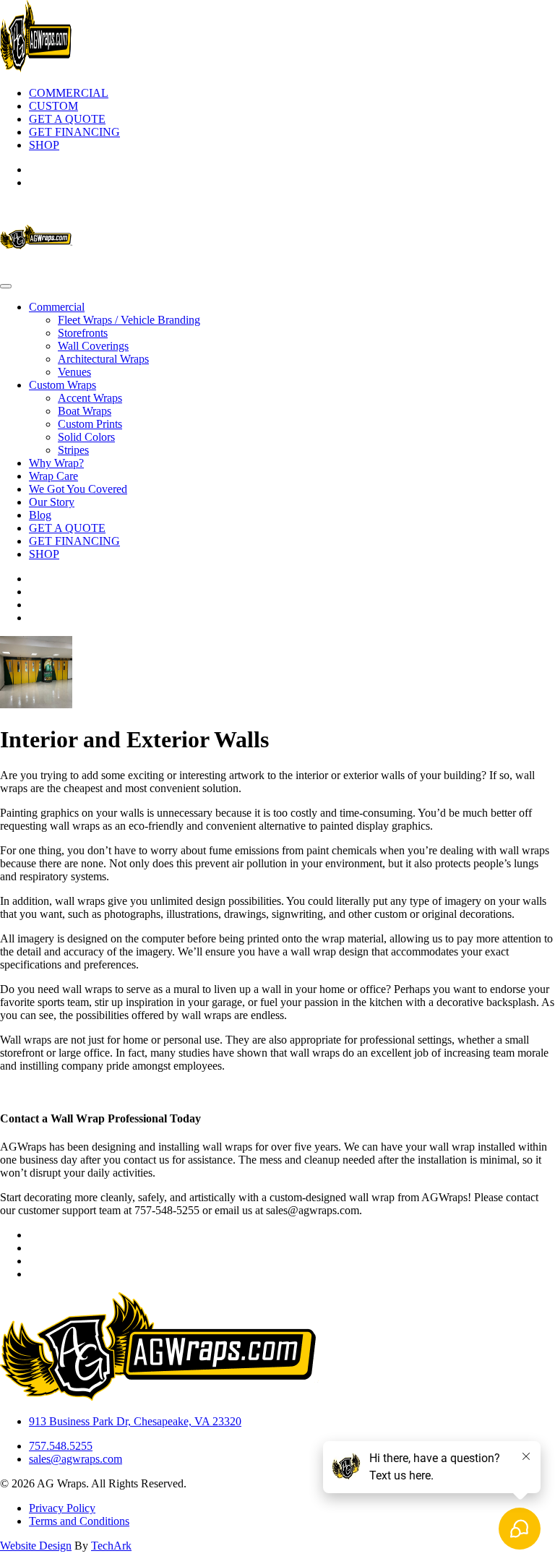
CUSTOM (53, 106)
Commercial (57, 307)
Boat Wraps (84, 411)
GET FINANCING (74, 132)
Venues (74, 372)
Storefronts (83, 333)
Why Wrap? (56, 463)
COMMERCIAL (68, 93)
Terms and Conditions (79, 1521)
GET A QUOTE (67, 119)
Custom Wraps (62, 385)
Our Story (51, 502)
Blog (40, 515)
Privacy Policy (62, 1508)
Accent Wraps (90, 398)
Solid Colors (86, 437)
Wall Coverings (93, 346)
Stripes (73, 450)
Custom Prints (90, 424)
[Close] (6, 286)
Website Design (36, 1545)
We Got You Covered (78, 489)
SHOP (44, 145)
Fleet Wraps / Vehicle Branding (129, 320)
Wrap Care (53, 476)
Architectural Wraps (103, 359)
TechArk (111, 1545)
